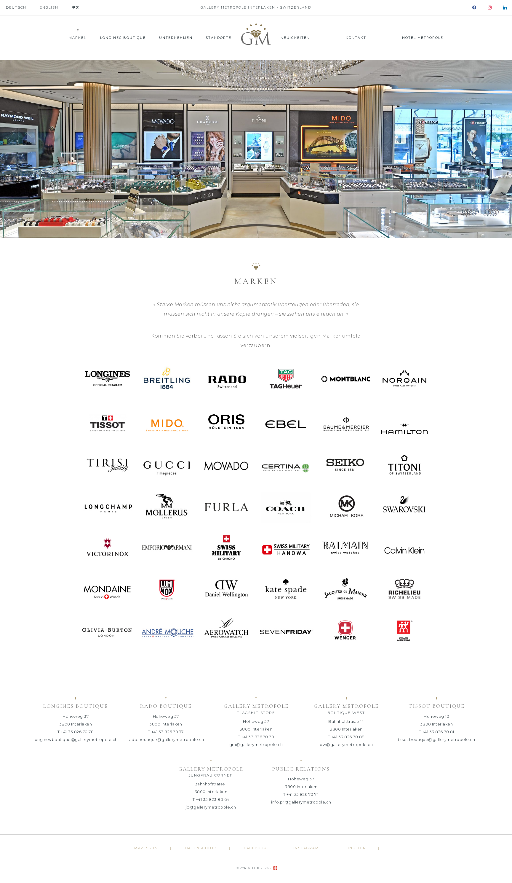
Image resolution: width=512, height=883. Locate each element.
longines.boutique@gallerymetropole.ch (75, 739)
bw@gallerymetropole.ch (346, 744)
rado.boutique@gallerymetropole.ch (165, 739)
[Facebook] (474, 7)
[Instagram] (489, 7)
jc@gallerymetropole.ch (211, 807)
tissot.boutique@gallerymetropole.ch (436, 739)
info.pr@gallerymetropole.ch (301, 802)
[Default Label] (505, 7)
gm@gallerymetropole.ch (256, 744)
